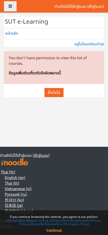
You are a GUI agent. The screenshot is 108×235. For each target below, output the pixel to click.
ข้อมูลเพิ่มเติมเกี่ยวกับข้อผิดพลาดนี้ (35, 72)
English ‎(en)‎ (15, 177)
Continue (54, 230)
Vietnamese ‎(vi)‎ (18, 188)
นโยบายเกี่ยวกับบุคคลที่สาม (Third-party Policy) (59, 224)
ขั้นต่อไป (54, 92)
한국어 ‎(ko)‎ (14, 199)
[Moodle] (14, 162)
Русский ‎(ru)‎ (16, 194)
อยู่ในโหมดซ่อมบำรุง (89, 43)
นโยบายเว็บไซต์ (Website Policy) (27, 220)
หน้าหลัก (11, 33)
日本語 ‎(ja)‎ (14, 205)
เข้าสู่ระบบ (95, 6)
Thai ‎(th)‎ (8, 171)
